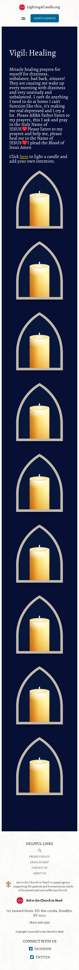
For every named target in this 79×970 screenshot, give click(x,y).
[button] (23, 18)
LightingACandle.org (43, 7)
